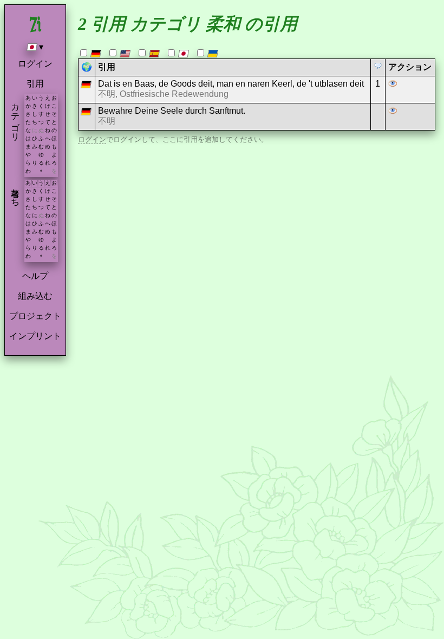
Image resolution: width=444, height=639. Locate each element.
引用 (35, 83)
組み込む (35, 296)
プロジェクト (35, 316)
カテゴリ (15, 116)
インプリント (35, 336)
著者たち (15, 192)
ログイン (35, 63)
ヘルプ (35, 276)
